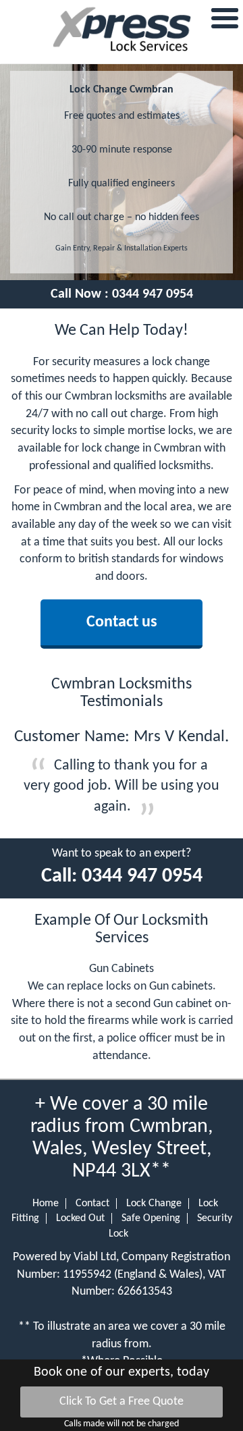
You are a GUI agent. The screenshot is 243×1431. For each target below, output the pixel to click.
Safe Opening (151, 1218)
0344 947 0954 (152, 294)
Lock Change (154, 1203)
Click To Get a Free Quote (121, 1401)
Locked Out (80, 1218)
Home (45, 1203)
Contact (92, 1203)
